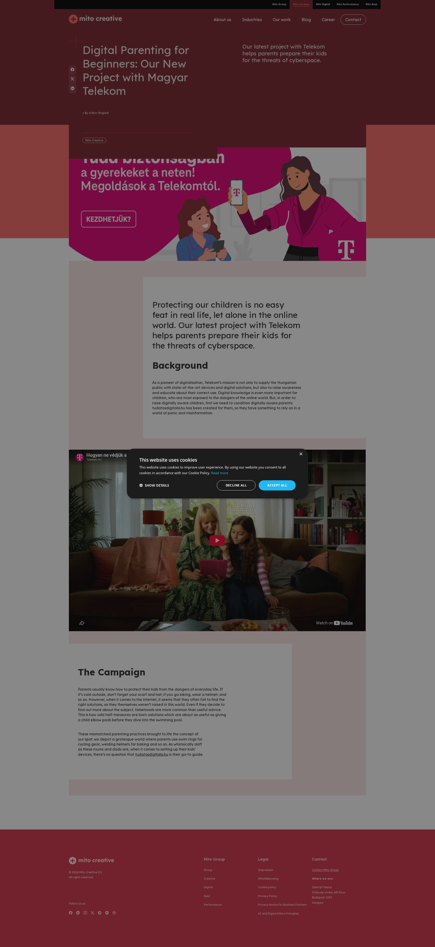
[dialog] (217, 473)
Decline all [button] (236, 485)
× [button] (300, 454)
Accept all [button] (277, 485)
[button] (154, 485)
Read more (219, 473)
